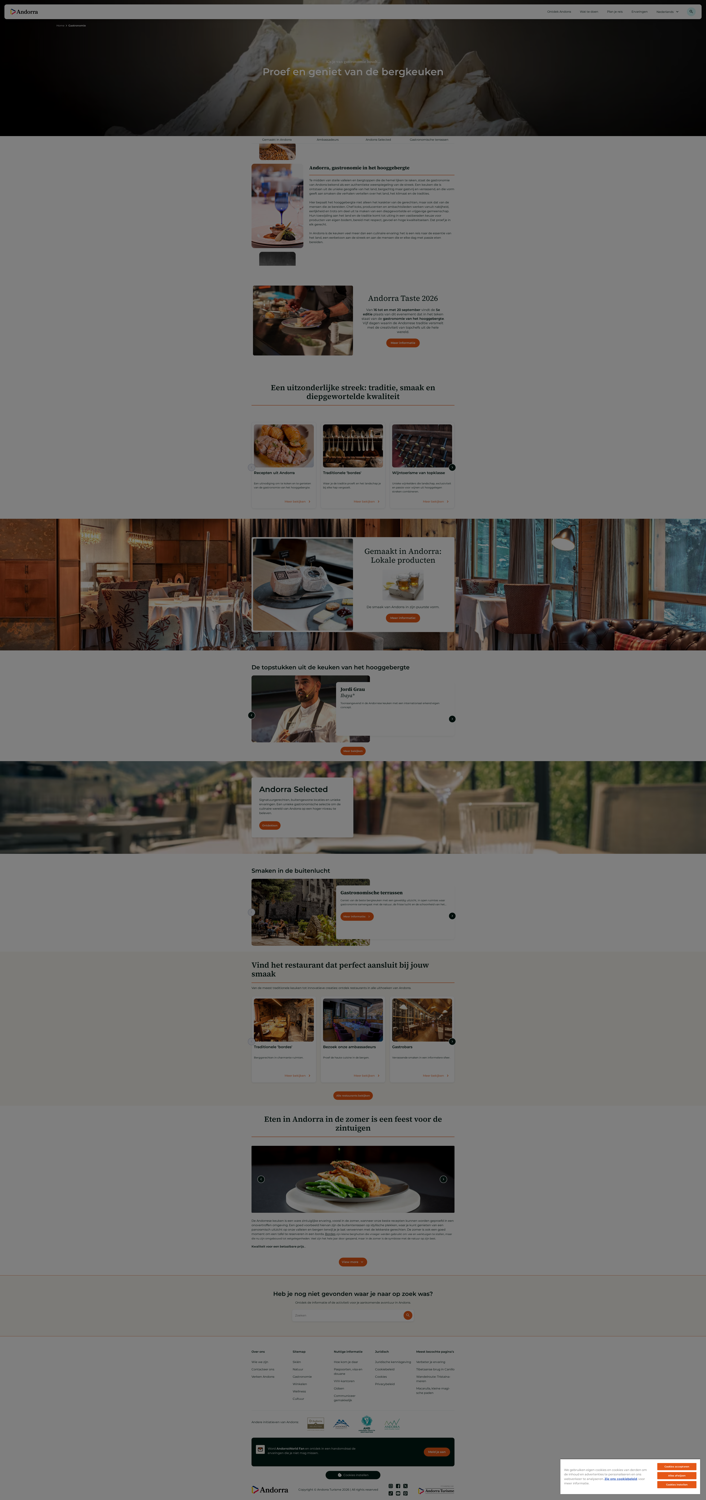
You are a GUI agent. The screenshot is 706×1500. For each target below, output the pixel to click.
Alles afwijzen (677, 1475)
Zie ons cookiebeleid (621, 1479)
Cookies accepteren (676, 1466)
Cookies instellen (677, 1484)
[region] (630, 1476)
